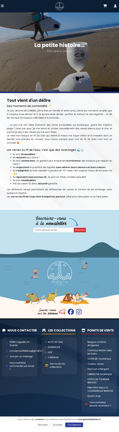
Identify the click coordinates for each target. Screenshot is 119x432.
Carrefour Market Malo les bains (100, 352)
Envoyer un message (21, 356)
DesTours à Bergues (98, 369)
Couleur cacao (96, 363)
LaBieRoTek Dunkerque (100, 374)
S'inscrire (80, 230)
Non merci (43, 424)
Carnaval (53, 357)
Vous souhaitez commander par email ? (21, 366)
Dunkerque (54, 347)
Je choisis (57, 424)
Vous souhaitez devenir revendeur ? (100, 404)
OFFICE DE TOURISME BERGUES (98, 381)
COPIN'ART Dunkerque (99, 358)
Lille (50, 352)
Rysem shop (94, 396)
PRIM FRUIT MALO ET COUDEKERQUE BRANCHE (100, 389)
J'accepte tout (74, 424)
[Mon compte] (115, 6)
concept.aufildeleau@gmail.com (27, 350)
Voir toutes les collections (57, 365)
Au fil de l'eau (55, 342)
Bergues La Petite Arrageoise (97, 343)
